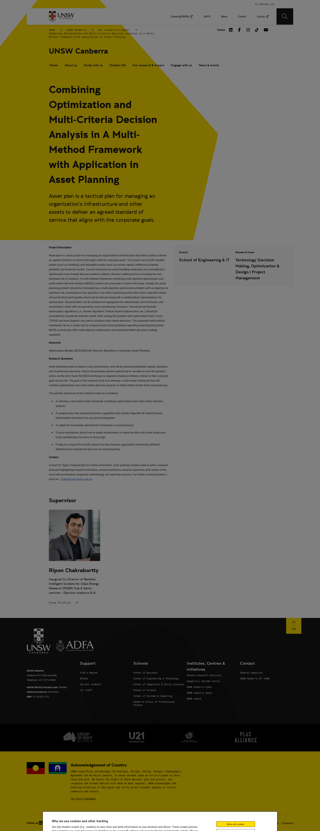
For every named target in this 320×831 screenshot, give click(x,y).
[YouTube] (265, 29)
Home (54, 65)
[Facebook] (239, 29)
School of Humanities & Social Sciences (158, 684)
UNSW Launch (194, 698)
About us (71, 65)
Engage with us (181, 65)
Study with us (93, 65)
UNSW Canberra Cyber (199, 687)
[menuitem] (181, 16)
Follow (221, 29)
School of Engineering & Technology (156, 678)
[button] (293, 626)
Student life (118, 65)
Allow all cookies (235, 824)
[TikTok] (256, 29)
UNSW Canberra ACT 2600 (254, 678)
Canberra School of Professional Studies (154, 703)
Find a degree (88, 672)
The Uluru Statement (83, 798)
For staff (86, 690)
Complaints (287, 823)
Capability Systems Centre (203, 681)
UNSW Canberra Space (199, 692)
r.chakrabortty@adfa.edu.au (76, 479)
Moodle (84, 678)
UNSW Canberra (76, 29)
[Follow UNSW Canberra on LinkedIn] (40, 823)
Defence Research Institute (204, 675)
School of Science (144, 690)
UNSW (52, 29)
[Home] (61, 16)
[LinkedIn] (230, 29)
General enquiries (251, 672)
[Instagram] (248, 29)
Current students (90, 684)
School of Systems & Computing (152, 695)
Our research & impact (114, 29)
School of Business (145, 672)
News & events (209, 65)
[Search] (284, 16)
